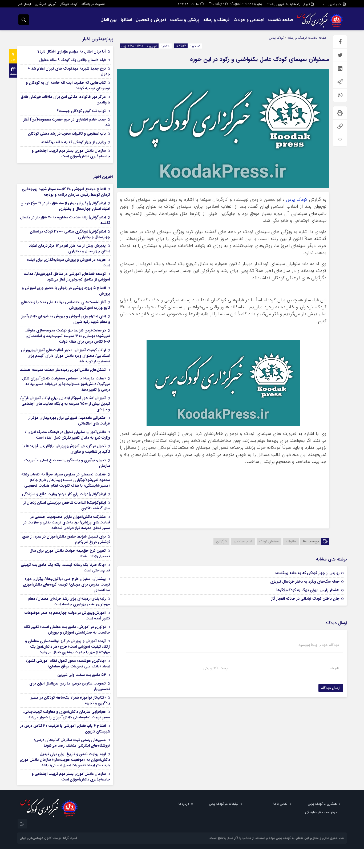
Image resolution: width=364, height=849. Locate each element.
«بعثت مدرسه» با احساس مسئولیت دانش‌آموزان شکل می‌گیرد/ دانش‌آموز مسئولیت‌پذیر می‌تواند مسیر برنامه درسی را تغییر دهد (66, 384)
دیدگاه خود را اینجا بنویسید (318, 645)
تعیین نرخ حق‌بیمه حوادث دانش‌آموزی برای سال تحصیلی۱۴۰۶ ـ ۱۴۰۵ (70, 553)
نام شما (334, 668)
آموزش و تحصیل (151, 20)
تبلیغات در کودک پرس (223, 803)
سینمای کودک (269, 541)
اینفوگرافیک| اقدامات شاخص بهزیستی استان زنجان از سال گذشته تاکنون (66, 505)
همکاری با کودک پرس (322, 803)
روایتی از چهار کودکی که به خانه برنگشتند (307, 573)
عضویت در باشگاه (93, 3)
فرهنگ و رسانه (216, 20)
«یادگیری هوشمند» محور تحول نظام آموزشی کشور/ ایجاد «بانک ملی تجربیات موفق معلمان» (68, 663)
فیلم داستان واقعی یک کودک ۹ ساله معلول (72, 60)
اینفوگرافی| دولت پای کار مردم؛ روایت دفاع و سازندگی (64, 494)
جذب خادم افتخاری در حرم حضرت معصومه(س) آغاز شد (66, 122)
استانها (126, 20)
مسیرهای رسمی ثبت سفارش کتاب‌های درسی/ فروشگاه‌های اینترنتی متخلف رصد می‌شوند (72, 742)
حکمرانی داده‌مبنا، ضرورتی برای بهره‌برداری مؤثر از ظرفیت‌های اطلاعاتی (69, 420)
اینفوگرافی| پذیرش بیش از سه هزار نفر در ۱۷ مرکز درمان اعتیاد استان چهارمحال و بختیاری (65, 206)
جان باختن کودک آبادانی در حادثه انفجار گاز (305, 599)
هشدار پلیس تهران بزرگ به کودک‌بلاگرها (307, 590)
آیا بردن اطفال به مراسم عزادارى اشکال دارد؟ (72, 51)
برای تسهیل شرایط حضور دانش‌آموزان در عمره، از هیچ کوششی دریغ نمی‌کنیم (66, 539)
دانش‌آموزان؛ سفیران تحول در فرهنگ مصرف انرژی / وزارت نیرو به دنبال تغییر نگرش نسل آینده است (67, 434)
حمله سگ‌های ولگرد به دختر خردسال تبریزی (304, 581)
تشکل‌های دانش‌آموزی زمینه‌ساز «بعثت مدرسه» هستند (63, 370)
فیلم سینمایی (243, 541)
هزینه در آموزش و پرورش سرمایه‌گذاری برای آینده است (68, 262)
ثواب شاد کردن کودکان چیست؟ (81, 111)
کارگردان (221, 541)
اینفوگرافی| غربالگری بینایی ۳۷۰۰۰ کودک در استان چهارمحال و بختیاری (70, 234)
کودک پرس (296, 199)
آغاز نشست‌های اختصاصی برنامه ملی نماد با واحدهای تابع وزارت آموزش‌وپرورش (65, 305)
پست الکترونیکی (215, 668)
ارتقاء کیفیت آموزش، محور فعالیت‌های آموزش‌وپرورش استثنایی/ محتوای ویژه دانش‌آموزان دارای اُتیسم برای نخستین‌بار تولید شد (65, 355)
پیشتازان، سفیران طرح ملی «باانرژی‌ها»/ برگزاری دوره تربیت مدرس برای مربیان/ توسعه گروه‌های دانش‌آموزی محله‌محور (66, 584)
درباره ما (184, 803)
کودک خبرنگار (69, 3)
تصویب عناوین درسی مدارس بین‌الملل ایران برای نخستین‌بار (69, 686)
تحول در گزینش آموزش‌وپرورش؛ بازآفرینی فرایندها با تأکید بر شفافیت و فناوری (66, 449)
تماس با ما (280, 803)
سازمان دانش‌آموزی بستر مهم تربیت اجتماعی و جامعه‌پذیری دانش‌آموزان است (71, 153)
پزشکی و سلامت (184, 20)
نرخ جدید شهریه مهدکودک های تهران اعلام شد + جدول (69, 71)
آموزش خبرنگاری (45, 3)
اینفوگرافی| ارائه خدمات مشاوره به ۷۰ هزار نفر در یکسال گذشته (65, 220)
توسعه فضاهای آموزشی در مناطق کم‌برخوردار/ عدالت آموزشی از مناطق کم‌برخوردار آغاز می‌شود (67, 276)
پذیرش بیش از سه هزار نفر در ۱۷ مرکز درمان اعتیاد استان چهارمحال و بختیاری (69, 248)
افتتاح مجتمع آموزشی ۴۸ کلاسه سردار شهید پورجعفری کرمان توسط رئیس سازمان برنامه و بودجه (66, 192)
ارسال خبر (24, 3)
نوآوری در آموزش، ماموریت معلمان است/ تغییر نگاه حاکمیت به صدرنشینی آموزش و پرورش (67, 629)
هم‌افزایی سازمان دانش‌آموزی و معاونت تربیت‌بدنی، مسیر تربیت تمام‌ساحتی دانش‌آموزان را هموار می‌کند (66, 714)
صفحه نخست (280, 20)
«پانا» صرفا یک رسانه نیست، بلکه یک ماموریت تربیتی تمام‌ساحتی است (65, 567)
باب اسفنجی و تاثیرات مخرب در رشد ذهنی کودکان (67, 134)
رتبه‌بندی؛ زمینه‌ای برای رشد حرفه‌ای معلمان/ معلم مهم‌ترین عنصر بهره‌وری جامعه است (69, 601)
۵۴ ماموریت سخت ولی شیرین (81, 675)
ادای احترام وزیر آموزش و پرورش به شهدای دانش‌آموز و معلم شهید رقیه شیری (65, 319)
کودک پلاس (276, 37)
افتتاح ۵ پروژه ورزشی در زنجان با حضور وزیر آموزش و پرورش (66, 291)
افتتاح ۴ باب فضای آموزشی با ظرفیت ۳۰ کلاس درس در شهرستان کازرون (65, 728)
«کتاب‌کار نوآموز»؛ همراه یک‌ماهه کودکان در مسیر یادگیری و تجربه (70, 700)
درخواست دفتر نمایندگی (321, 812)
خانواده (291, 541)
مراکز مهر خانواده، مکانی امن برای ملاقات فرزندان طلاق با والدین (65, 99)
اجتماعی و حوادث (248, 20)
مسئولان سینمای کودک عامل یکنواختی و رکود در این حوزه (259, 59)
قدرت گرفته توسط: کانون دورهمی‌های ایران (48, 837)
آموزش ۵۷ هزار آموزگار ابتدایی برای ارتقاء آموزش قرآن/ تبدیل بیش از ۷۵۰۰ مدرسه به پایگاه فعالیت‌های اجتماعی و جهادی (65, 403)
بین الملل (108, 20)
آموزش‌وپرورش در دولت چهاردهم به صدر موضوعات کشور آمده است (67, 615)
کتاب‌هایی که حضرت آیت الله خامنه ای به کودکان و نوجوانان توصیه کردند (68, 85)
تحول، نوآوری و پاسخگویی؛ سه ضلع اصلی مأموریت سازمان (67, 463)
